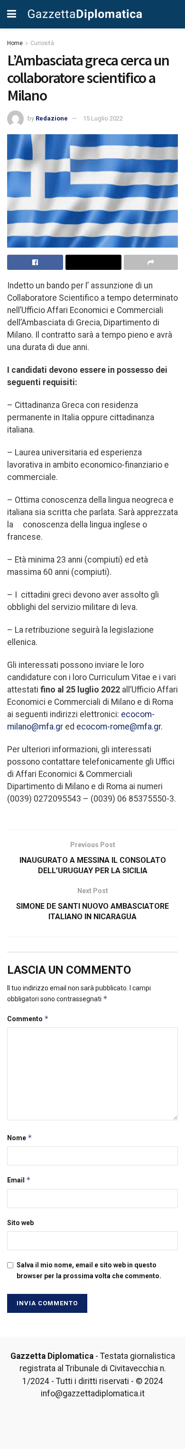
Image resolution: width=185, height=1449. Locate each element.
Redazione (52, 118)
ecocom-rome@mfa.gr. (119, 726)
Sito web (20, 1223)
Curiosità (42, 43)
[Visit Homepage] (85, 14)
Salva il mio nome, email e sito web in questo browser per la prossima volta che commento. (89, 1270)
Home (15, 43)
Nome (19, 1137)
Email (19, 1179)
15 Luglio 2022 (103, 118)
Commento (28, 1018)
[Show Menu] (11, 14)
